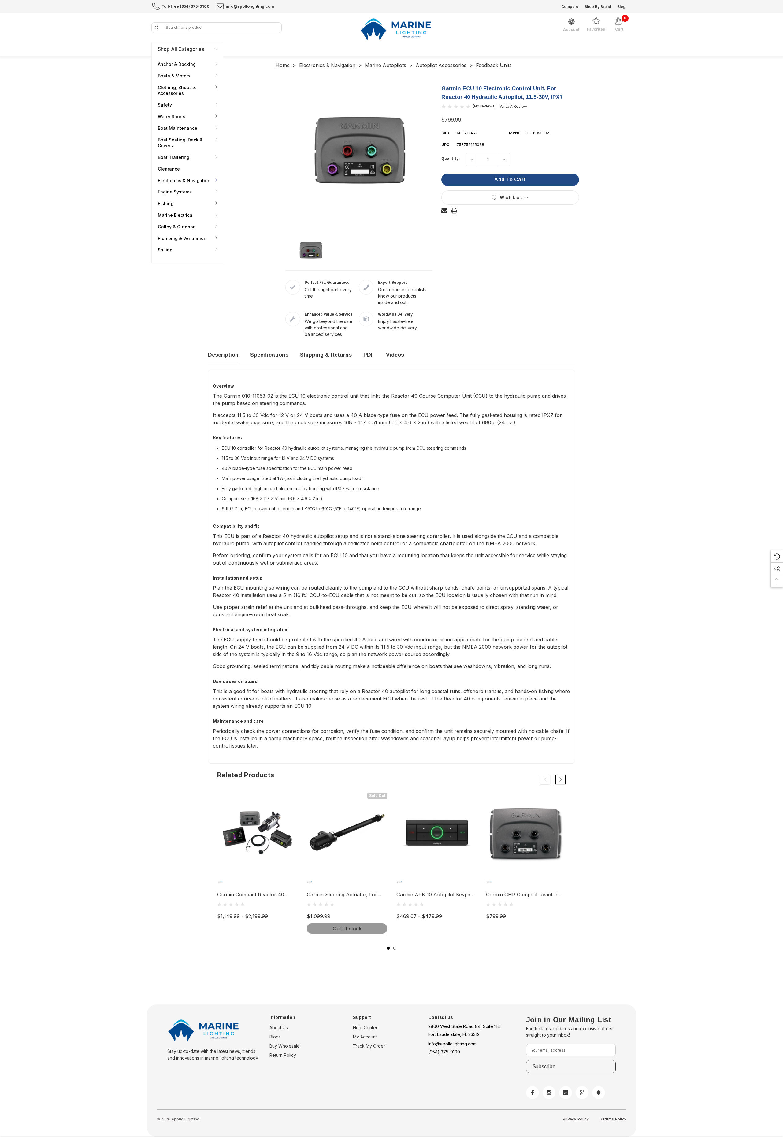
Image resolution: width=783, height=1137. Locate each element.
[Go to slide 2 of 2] (394, 948)
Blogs (275, 1036)
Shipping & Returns (326, 355)
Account (571, 30)
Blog (621, 6)
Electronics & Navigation (327, 65)
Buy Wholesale (284, 1046)
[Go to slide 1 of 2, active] (388, 948)
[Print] (454, 210)
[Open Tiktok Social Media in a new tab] (565, 1092)
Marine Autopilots (385, 65)
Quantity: (450, 158)
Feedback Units (494, 65)
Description (223, 355)
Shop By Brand (597, 6)
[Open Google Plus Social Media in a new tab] (582, 1092)
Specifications (269, 355)
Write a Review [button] (513, 106)
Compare (569, 6)
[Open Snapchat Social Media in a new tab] (598, 1092)
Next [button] (560, 779)
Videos (395, 355)
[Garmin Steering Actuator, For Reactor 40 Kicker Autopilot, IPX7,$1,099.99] (347, 833)
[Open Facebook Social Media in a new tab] (532, 1092)
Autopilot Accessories (441, 65)
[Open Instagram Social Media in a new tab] (549, 1092)
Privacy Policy (576, 1119)
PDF (368, 355)
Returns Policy (613, 1119)
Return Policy (282, 1055)
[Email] (444, 210)
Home (283, 65)
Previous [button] (545, 779)
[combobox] (216, 27)
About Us (278, 1027)
